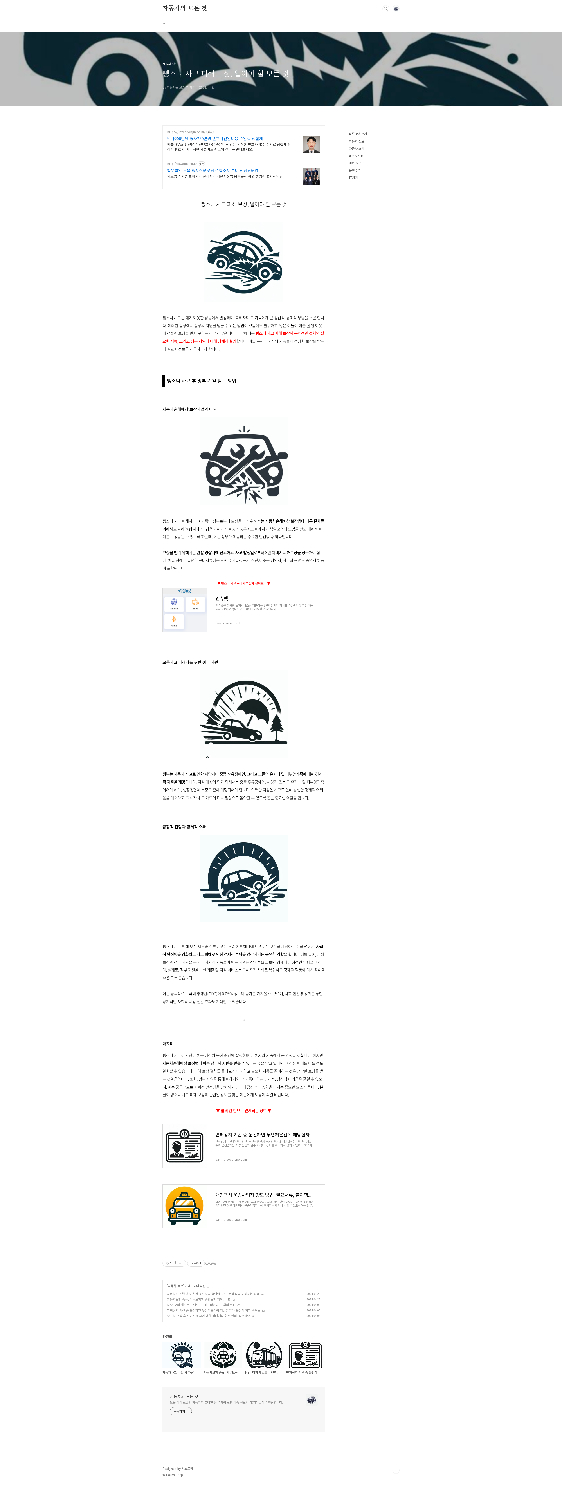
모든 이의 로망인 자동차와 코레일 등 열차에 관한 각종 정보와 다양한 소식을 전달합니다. (226, 1402)
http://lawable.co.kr (182, 164)
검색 (386, 8)
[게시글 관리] (181, 1263)
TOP (396, 1470)
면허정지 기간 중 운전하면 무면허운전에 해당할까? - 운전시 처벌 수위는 (213, 1310)
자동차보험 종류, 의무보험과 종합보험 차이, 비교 (198, 1299)
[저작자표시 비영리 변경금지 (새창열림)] (211, 1263)
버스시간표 (356, 156)
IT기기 (353, 177)
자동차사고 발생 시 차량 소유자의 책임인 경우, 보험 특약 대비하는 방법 (213, 1294)
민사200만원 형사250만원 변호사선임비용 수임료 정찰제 (215, 138)
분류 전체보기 (358, 134)
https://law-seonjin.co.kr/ (186, 132)
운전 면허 (355, 170)
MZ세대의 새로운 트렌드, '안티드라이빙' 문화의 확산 (201, 1305)
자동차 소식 (356, 148)
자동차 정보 (175, 1286)
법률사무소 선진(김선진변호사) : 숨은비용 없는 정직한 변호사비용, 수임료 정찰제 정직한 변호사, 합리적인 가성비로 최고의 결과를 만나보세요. (229, 147)
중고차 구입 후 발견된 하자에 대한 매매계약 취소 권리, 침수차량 (208, 1315)
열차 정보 (355, 163)
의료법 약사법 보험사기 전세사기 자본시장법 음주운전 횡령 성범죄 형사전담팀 (225, 176)
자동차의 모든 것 (184, 8)
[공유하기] (175, 1263)
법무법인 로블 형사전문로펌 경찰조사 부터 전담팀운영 (212, 170)
